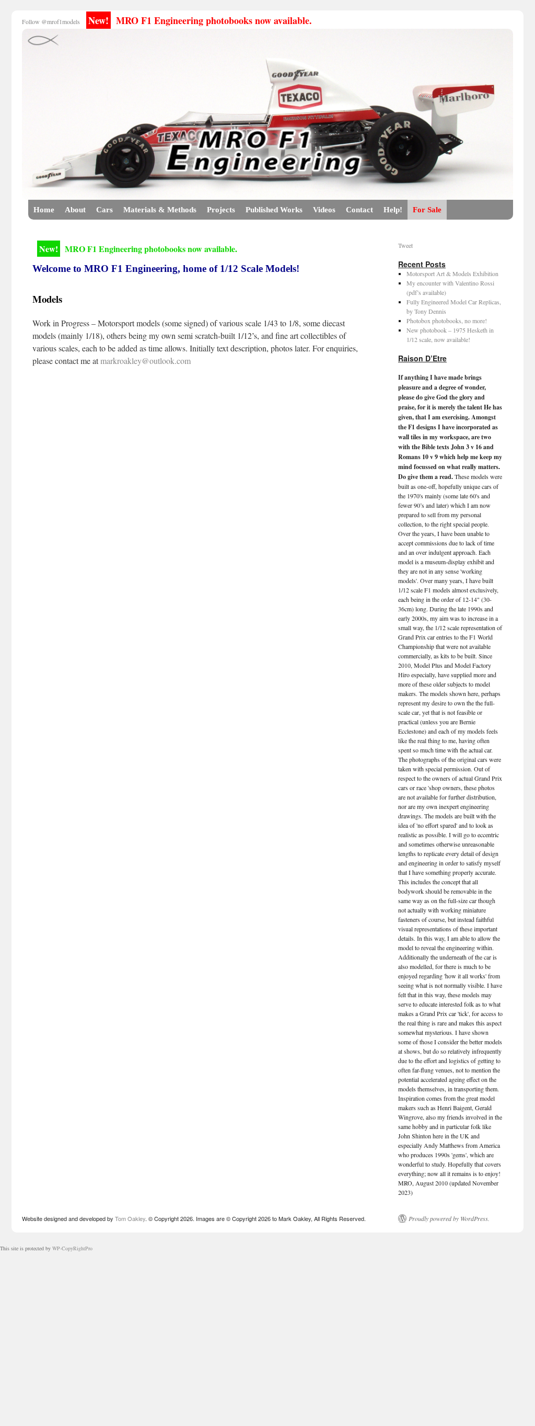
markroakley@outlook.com (145, 360)
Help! (392, 210)
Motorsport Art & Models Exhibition (452, 273)
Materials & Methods (159, 210)
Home (43, 210)
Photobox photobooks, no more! (446, 320)
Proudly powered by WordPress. (449, 1218)
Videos (324, 210)
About (75, 210)
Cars (104, 210)
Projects (221, 210)
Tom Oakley (130, 1218)
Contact (359, 210)
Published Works (274, 210)
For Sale (427, 210)
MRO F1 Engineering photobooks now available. (200, 20)
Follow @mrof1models (51, 21)
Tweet (405, 245)
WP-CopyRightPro (72, 1248)
